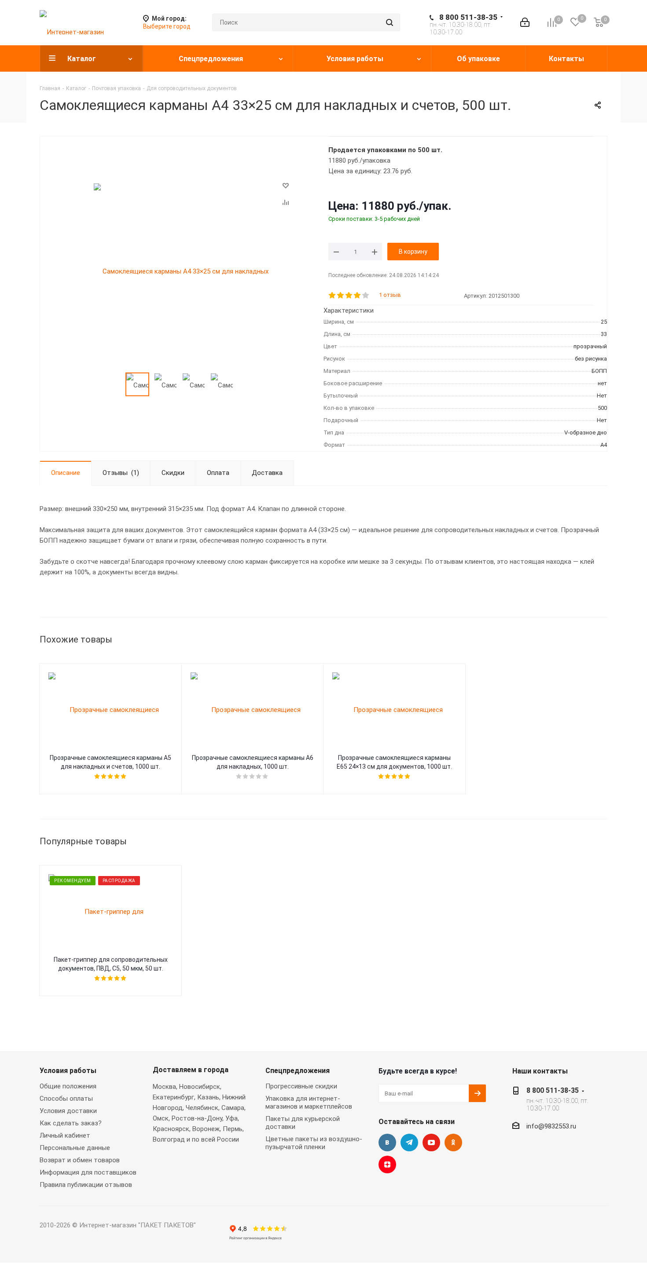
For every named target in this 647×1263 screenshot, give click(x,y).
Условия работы (68, 1070)
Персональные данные (75, 1148)
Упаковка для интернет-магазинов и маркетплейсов (308, 1102)
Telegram (409, 1142)
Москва (164, 1087)
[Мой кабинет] (524, 22)
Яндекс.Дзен (387, 1164)
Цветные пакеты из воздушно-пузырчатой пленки (313, 1143)
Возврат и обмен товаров (80, 1160)
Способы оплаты (66, 1098)
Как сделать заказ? (71, 1123)
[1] (332, 295)
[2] (341, 295)
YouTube (431, 1142)
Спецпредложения (297, 1070)
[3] (349, 295)
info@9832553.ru (551, 1126)
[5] (366, 295)
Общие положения (68, 1086)
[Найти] (389, 22)
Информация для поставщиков (88, 1172)
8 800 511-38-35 (468, 17)
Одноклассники (453, 1142)
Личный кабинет (65, 1135)
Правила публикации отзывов (86, 1185)
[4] (357, 295)
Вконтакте (387, 1142)
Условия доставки (68, 1111)
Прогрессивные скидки (301, 1086)
